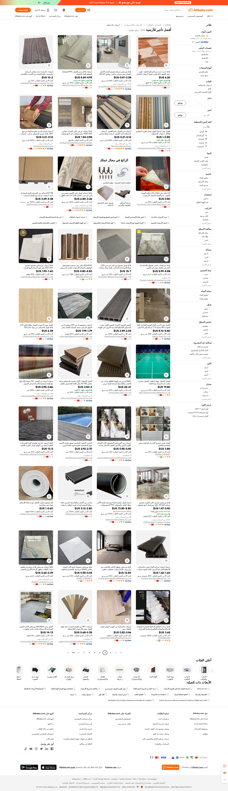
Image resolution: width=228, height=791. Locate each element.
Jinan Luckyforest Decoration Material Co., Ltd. (153, 148)
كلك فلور (101, 694)
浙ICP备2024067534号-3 (181, 787)
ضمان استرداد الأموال (161, 724)
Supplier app (111, 767)
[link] (224, 766)
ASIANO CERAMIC (162, 454)
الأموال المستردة (85, 734)
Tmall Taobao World (101, 779)
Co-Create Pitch (201, 724)
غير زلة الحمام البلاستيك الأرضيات (50, 217)
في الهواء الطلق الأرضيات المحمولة (74, 223)
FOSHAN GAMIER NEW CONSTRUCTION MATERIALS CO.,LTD (114, 638)
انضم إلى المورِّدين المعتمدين (43, 734)
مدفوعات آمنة (163, 719)
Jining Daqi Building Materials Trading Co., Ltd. (36, 277)
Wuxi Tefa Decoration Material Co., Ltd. (154, 392)
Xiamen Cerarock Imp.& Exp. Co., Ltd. (77, 85)
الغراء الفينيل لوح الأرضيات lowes (132, 223)
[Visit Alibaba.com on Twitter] (41, 748)
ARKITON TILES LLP (84, 277)
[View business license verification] (138, 787)
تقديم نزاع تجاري (85, 729)
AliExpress (76, 779)
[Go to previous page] (120, 652)
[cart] (55, 10)
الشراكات (50, 739)
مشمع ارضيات (86, 694)
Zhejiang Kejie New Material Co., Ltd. (155, 578)
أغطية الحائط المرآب (180, 694)
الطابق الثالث (138, 694)
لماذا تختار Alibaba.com (199, 719)
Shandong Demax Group (121, 146)
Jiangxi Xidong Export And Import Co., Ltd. (114, 458)
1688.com (87, 779)
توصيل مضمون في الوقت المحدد (156, 729)
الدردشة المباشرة (85, 724)
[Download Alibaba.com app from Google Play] (29, 767)
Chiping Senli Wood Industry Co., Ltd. (38, 336)
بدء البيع (51, 724)
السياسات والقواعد (162, 744)
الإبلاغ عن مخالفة (85, 744)
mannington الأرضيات (158, 694)
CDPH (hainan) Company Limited (156, 522)
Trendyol (142, 779)
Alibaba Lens (197, 767)
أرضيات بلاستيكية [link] (113, 25)
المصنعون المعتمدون (123, 719)
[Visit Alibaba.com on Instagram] (36, 748)
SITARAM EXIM (164, 638)
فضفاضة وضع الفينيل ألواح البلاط (62, 689)
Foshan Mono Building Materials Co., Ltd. (114, 578)
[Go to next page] (68, 652)
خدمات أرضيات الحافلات (77, 217)
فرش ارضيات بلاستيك (119, 694)
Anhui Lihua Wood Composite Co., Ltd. (76, 398)
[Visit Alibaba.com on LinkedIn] (46, 748)
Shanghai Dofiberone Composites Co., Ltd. (36, 83)
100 (73, 653)
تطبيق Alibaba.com (67, 767)
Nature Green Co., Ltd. (161, 336)
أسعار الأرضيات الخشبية (159, 223)
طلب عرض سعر (124, 724)
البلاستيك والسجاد (201, 694)
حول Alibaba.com (200, 713)
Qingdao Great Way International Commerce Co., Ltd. (36, 514)
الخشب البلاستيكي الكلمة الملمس (43, 223)
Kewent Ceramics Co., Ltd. (42, 582)
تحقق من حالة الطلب (45, 729)
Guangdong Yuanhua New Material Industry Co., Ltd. (36, 396)
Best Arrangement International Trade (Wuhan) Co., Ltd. (153, 85)
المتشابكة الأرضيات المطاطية (34, 689)
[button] (88, 10)
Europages (152, 779)
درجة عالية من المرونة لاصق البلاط (144, 689)
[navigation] (192, 339)
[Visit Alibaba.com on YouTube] (30, 748)
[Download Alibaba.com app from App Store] (49, 767)
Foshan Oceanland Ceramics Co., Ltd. (155, 280)
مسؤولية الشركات (201, 729)
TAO (134, 779)
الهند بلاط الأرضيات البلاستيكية (103, 223)
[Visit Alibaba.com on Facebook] (52, 748)
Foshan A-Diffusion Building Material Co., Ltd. (114, 86)
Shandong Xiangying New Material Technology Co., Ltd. (75, 336)
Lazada (114, 779)
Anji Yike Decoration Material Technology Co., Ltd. (114, 277)
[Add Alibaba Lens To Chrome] (170, 767)
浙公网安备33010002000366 (157, 787)
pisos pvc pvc (202, 689)
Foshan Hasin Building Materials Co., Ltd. (36, 641)
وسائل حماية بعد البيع (161, 734)
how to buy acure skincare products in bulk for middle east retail (183, 700)
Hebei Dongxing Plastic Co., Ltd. (118, 519)
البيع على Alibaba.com (45, 719)
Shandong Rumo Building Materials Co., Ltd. (75, 641)
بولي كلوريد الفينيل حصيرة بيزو (115, 689)
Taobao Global (125, 779)
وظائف (205, 734)
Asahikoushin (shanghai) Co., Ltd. (39, 204)
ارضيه (72, 694)
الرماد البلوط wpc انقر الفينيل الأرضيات (176, 689)
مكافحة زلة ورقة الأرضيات (89, 689)
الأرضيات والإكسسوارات (133, 25)
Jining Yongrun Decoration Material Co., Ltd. (153, 204)
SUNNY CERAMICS (84, 578)
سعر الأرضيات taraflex (159, 217)
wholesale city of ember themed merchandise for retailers (130, 700)
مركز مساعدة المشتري (83, 719)
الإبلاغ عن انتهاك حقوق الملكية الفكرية (77, 739)
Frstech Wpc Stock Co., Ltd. (119, 392)
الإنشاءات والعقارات (153, 25)
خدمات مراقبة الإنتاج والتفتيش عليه (155, 739)
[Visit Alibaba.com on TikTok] (25, 748)
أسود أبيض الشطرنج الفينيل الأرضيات (105, 217)
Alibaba (168, 25)
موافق (180, 103)
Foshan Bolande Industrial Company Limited (75, 143)
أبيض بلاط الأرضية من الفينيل (134, 217)
